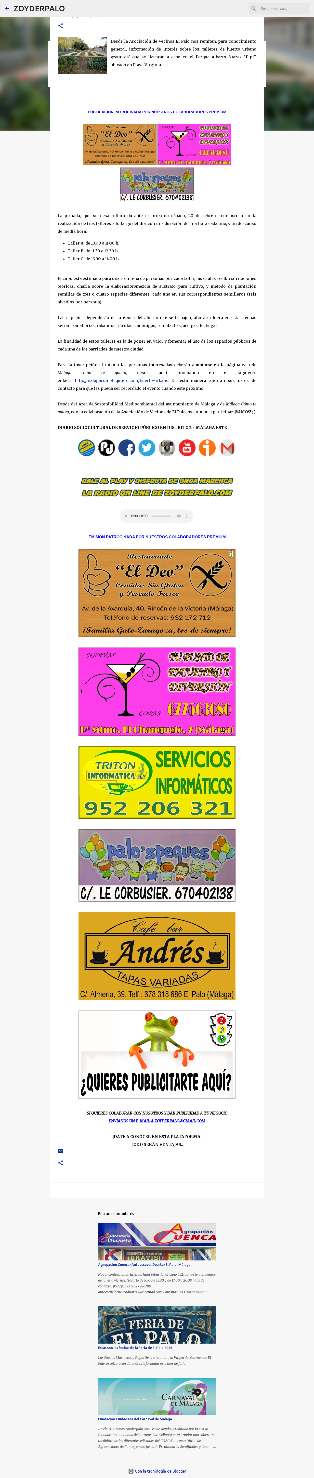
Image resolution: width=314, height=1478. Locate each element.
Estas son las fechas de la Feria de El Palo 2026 (135, 1348)
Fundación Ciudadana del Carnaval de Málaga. (135, 1419)
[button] (61, 26)
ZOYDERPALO (39, 8)
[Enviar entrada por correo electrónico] (61, 1153)
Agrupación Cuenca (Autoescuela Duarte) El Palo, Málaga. (144, 1265)
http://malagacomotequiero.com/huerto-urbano (122, 380)
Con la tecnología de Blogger (160, 1471)
